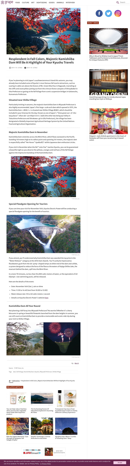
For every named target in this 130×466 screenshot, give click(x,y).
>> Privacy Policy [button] (45, 463)
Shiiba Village (57, 372)
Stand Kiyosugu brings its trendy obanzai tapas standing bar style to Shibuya (107, 98)
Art (32, 3)
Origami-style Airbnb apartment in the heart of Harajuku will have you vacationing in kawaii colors (107, 138)
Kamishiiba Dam (29, 372)
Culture (25, 3)
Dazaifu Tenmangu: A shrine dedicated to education (40, 437)
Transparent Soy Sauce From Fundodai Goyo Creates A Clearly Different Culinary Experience (66, 410)
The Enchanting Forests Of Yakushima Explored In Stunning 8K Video (42, 410)
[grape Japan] (9, 381)
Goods (52, 3)
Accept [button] (120, 462)
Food (17, 3)
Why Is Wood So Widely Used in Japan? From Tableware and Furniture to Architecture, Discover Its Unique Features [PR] (108, 58)
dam (14, 372)
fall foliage (20, 372)
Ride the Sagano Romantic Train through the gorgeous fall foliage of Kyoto (17, 438)
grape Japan (7, 3)
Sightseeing (41, 3)
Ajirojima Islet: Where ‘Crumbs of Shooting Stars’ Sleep (65, 437)
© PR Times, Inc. (76, 53)
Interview (70, 3)
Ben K (77, 363)
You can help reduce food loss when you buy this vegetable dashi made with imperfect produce (16, 411)
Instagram (117, 13)
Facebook (99, 13)
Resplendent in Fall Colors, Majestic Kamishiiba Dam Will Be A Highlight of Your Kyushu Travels (41, 60)
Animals (60, 3)
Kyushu (37, 372)
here (46, 298)
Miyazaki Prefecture (46, 372)
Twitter (108, 13)
